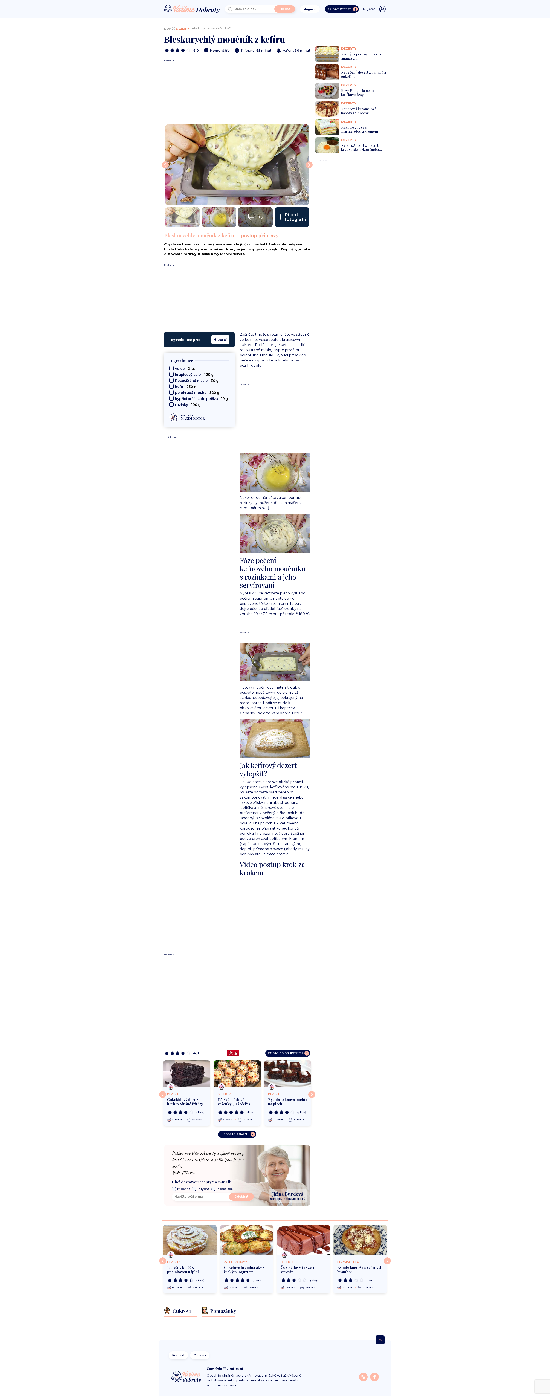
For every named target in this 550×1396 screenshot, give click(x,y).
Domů (169, 28)
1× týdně (203, 1189)
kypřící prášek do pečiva (196, 399)
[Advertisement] (237, 92)
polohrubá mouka (190, 393)
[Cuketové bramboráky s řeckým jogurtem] (246, 1240)
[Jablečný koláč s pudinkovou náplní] (190, 1240)
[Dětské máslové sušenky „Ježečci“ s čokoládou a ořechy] (237, 1073)
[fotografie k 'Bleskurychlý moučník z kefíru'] (237, 164)
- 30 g (196, 381)
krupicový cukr (188, 375)
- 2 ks (185, 369)
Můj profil (369, 9)
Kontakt (178, 1355)
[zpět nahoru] (380, 1339)
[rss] (363, 1377)
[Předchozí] (162, 1094)
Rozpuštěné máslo (191, 381)
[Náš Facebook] (374, 1377)
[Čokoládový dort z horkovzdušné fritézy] (186, 1073)
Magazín (309, 9)
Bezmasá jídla (348, 1262)
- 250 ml (186, 387)
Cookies (200, 1355)
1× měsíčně (224, 1189)
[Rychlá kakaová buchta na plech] (287, 1073)
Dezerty (183, 28)
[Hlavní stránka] (192, 9)
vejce (180, 369)
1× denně (183, 1189)
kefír (179, 387)
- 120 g (194, 375)
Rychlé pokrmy (235, 1262)
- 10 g (201, 399)
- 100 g (187, 405)
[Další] (311, 1094)
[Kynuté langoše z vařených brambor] (360, 1240)
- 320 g (197, 393)
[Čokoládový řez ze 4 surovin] (303, 1240)
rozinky (181, 405)
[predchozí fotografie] (165, 164)
